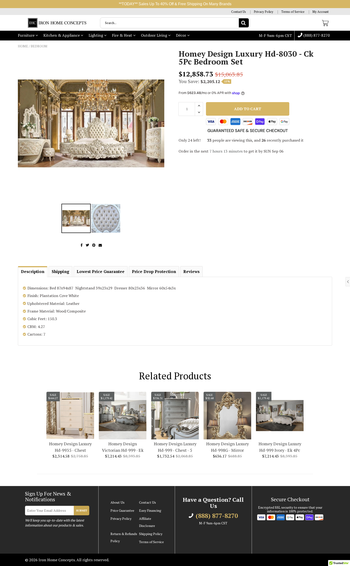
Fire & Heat (122, 35)
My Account (320, 11)
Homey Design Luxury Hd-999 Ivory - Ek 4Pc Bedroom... (280, 447)
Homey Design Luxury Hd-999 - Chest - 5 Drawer (175, 447)
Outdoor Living (154, 35)
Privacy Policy (263, 11)
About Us (117, 502)
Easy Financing (150, 510)
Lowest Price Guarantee (101, 271)
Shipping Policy (150, 533)
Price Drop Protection (154, 271)
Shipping (60, 271)
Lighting (96, 35)
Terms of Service (293, 11)
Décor (181, 35)
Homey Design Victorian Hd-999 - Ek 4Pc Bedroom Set (123, 447)
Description (32, 271)
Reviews (191, 271)
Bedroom (39, 46)
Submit (81, 510)
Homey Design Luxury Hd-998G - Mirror (227, 447)
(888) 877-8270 (316, 35)
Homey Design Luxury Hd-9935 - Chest (70, 447)
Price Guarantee (122, 510)
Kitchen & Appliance (62, 35)
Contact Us (238, 11)
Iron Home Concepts (57, 559)
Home (23, 46)
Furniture (26, 35)
